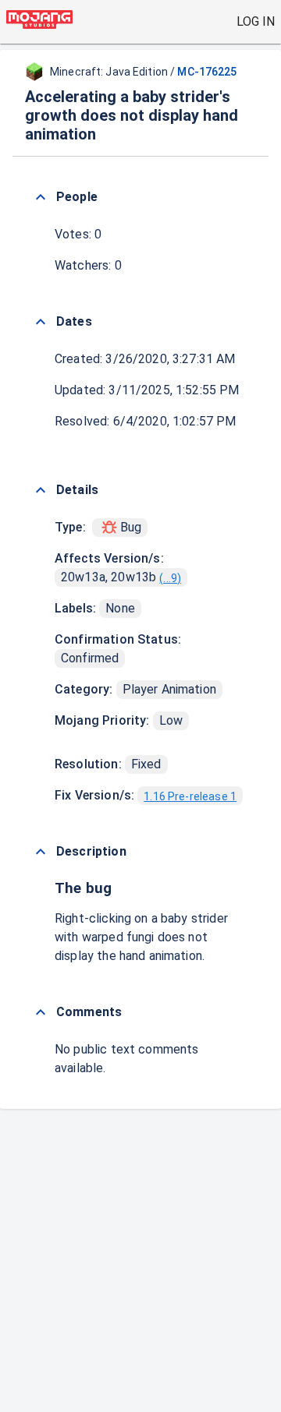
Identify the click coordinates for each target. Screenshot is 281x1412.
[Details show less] (40, 490)
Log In (256, 21)
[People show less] (40, 197)
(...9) (170, 578)
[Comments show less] (40, 1012)
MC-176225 (207, 71)
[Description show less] (40, 851)
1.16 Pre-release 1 (190, 796)
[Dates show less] (40, 321)
